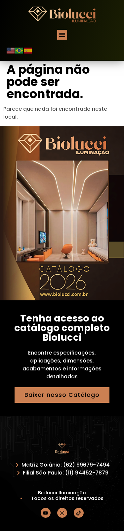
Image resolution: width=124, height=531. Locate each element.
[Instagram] (62, 513)
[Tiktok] (79, 513)
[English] (11, 50)
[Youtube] (46, 513)
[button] (62, 35)
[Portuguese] (19, 50)
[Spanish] (28, 50)
